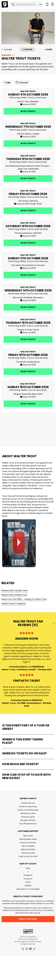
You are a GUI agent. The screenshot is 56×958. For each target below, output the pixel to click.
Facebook (28, 879)
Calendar (23, 82)
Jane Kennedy (41, 197)
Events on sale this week (28, 810)
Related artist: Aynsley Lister (14, 590)
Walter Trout (27, 97)
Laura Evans (41, 97)
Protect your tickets (28, 842)
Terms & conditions (28, 936)
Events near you (28, 803)
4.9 (13, 55)
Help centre (28, 836)
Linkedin (28, 885)
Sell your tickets (28, 846)
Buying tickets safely (28, 839)
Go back (7, 49)
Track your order (28, 853)
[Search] (40, 4)
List (8, 82)
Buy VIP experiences (28, 823)
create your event (28, 919)
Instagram (28, 875)
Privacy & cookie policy (28, 939)
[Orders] (47, 4)
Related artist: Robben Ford (14, 594)
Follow (28, 49)
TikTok (28, 882)
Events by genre (28, 817)
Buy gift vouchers (28, 820)
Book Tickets (28, 111)
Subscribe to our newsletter (28, 889)
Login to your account (28, 856)
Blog (28, 868)
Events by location (28, 813)
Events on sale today (28, 806)
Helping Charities (28, 849)
